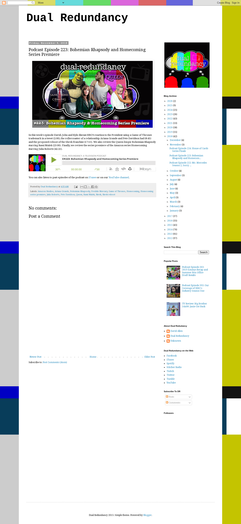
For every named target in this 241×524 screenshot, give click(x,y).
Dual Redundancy (77, 18)
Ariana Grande (62, 191)
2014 (170, 229)
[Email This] (82, 187)
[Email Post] (75, 186)
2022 (170, 118)
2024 (170, 110)
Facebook (172, 355)
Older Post (149, 357)
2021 (170, 123)
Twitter (171, 375)
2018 (170, 136)
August (174, 179)
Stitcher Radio (174, 367)
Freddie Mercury (99, 191)
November (176, 144)
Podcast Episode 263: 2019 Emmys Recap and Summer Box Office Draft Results (195, 271)
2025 (170, 105)
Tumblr (171, 379)
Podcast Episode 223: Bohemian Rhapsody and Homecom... (186, 157)
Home (93, 357)
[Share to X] (89, 187)
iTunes (92, 177)
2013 (170, 234)
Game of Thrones (117, 191)
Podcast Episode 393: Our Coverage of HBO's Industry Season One (195, 288)
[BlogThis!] (85, 187)
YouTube (171, 382)
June (172, 188)
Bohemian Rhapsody (80, 191)
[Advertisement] (92, 327)
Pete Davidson (68, 194)
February (175, 206)
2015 (170, 225)
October (174, 171)
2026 (170, 101)
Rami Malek (89, 194)
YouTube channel (119, 177)
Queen (79, 194)
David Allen (176, 331)
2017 (170, 216)
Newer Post (35, 357)
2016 (170, 220)
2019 (170, 132)
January (174, 210)
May (172, 193)
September (176, 175)
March (174, 202)
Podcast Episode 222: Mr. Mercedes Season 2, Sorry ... (188, 164)
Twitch (170, 371)
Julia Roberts (53, 194)
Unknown (175, 341)
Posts (171, 397)
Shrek (98, 194)
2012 (170, 238)
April (173, 197)
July (172, 184)
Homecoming (133, 191)
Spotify (170, 363)
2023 (170, 114)
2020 (170, 127)
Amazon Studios (46, 191)
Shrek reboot (108, 194)
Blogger (147, 515)
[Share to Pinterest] (96, 187)
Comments (174, 402)
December (175, 140)
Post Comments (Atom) (55, 362)
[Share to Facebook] (93, 187)
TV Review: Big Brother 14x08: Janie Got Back (194, 305)
